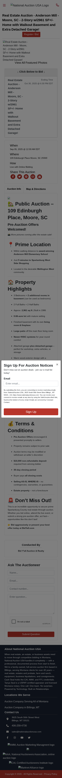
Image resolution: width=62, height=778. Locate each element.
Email (7, 378)
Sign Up (31, 411)
